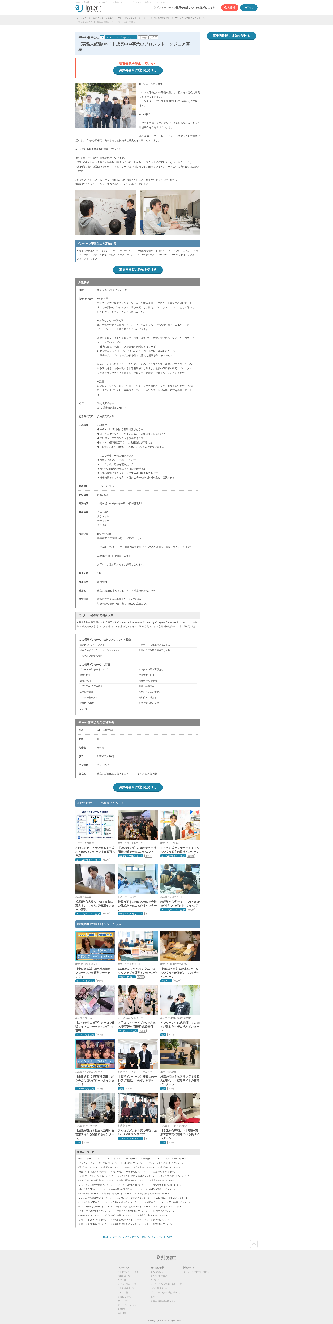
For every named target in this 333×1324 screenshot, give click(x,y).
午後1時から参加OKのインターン (94, 1211)
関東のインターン (155, 1202)
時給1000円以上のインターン (140, 1167)
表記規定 (155, 1280)
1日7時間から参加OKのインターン (133, 1198)
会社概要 (122, 1313)
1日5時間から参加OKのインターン (152, 1193)
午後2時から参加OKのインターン (131, 1211)
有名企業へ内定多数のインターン (126, 1189)
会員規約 (122, 1309)
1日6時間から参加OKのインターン (95, 1198)
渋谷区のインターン (176, 1158)
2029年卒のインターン (179, 1202)
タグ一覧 (122, 1280)
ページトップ (254, 1244)
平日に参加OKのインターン (159, 1224)
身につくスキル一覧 (127, 1284)
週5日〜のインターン (170, 1167)
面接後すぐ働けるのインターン (167, 1185)
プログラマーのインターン (159, 1220)
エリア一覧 (123, 1292)
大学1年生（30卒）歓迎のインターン (130, 1172)
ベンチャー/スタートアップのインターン (98, 1163)
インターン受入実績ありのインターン (165, 1163)
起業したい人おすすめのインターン (96, 1185)
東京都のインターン (152, 1158)
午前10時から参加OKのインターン (95, 1206)
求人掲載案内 (157, 1271)
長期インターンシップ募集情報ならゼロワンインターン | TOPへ (138, 1236)
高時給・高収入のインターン (117, 1193)
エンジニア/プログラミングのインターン (118, 1158)
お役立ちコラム (125, 1296)
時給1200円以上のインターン (93, 1172)
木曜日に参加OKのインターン (93, 1224)
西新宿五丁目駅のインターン (120, 1215)
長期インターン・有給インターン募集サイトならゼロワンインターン (108, 18)
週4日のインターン (112, 1167)
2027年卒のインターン (90, 1215)
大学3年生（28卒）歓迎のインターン (137, 1176)
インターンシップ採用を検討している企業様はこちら (186, 7)
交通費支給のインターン (164, 1172)
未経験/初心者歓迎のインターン (175, 1176)
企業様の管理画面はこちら (163, 1301)
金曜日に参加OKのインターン (127, 1224)
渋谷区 (153, 37)
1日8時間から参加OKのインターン (172, 1198)
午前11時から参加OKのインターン (133, 1206)
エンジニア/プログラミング (187, 18)
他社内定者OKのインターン (92, 1189)
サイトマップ (124, 1301)
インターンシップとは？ (129, 1271)
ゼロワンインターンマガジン (196, 1271)
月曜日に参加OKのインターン (153, 1215)
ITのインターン (86, 1158)
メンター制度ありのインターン (132, 1185)
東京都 (143, 37)
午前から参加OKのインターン (93, 1202)
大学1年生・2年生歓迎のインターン (96, 1180)
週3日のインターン (88, 1167)
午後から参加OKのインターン (127, 1202)
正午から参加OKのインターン (169, 1206)
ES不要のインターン (132, 1163)
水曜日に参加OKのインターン (127, 1220)
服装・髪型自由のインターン (132, 1180)
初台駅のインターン (88, 1193)
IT (147, 18)
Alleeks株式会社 (161, 18)
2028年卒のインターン (164, 1211)
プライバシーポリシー (128, 1305)
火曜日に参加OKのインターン (93, 1220)
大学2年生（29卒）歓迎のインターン (96, 1176)
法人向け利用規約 (159, 1276)
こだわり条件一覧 (126, 1288)
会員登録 (229, 7)
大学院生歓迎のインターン (163, 1180)
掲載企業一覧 (124, 1276)
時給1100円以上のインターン (162, 1189)
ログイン (248, 7)
